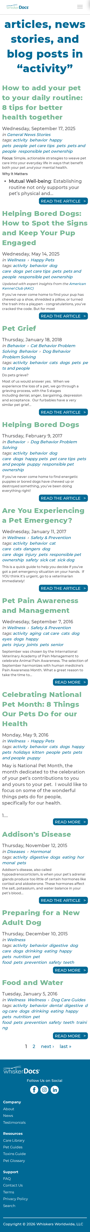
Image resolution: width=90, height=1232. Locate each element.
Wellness (16, 259)
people (20, 145)
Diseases (16, 851)
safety (32, 559)
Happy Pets (42, 259)
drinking (33, 951)
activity (20, 139)
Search (9, 1205)
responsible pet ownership (45, 151)
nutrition (22, 956)
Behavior (16, 345)
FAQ (7, 1178)
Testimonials (14, 1122)
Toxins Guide (14, 1153)
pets (61, 145)
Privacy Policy (15, 1199)
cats (53, 362)
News (8, 1115)
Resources (13, 1133)
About (8, 1109)
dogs (18, 271)
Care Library (13, 1140)
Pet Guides (12, 1147)
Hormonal (40, 851)
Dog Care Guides (68, 999)
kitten (38, 752)
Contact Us (13, 1185)
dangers (31, 548)
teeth (68, 962)
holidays (21, 752)
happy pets (36, 458)
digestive (39, 857)
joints (32, 644)
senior (57, 644)
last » (65, 1046)
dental (55, 1005)
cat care (51, 633)
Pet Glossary (14, 1160)
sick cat (47, 559)
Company (12, 1102)
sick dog (65, 559)
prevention (35, 962)
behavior (38, 139)
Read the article (61, 201)
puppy (33, 464)
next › (47, 1046)
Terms (8, 1192)
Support (10, 1172)
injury (30, 554)
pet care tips (41, 145)
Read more (68, 682)
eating (68, 857)
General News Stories (28, 134)
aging (35, 633)
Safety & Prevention (51, 537)
